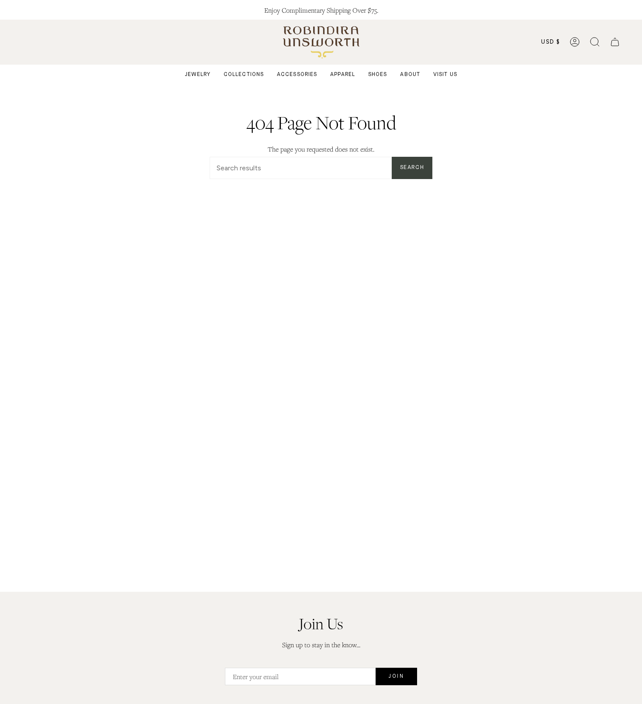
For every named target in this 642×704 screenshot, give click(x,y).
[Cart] (615, 42)
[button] (595, 42)
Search (412, 167)
